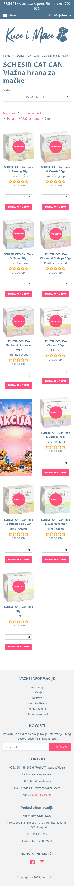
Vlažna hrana (30, 118)
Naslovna (9, 113)
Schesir (11, 118)
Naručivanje (37, 687)
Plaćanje (37, 692)
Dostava (37, 698)
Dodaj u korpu (18, 206)
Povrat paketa (37, 709)
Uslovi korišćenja (37, 703)
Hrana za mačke (32, 113)
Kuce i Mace (48, 877)
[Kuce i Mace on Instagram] (42, 863)
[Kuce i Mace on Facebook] (32, 863)
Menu (12, 15)
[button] (18, 181)
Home (6, 56)
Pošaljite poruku (40, 794)
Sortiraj (7, 90)
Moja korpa (62, 15)
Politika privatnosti (37, 714)
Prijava (59, 747)
